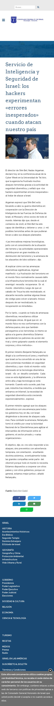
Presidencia (8, 583)
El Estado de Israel (11, 544)
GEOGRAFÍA (8, 550)
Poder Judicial (9, 592)
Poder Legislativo (11, 586)
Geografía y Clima (11, 553)
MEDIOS (6, 646)
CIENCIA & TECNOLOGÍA (14, 618)
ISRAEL (5, 523)
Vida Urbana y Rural (12, 563)
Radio (5, 653)
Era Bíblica (7, 535)
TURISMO (7, 635)
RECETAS (6, 641)
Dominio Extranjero (11, 541)
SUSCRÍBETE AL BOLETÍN (14, 664)
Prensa (5, 650)
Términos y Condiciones (14, 670)
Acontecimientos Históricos (15, 532)
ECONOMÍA (7, 612)
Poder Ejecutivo (10, 589)
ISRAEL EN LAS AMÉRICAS (14, 658)
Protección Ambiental (13, 556)
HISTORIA (7, 528)
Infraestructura (9, 559)
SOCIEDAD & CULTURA (13, 601)
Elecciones (7, 596)
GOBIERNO (7, 580)
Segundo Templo (10, 538)
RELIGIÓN (7, 607)
